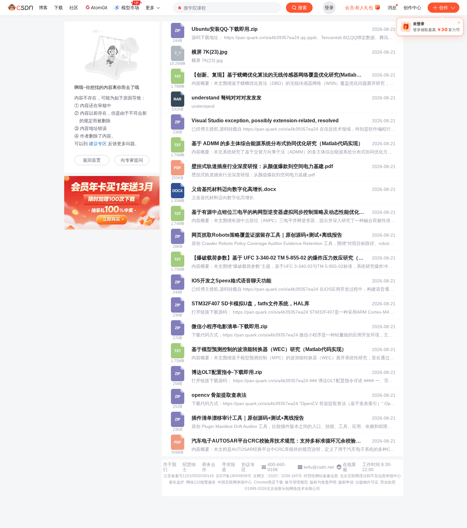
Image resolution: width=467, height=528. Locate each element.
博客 (43, 7)
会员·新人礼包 (359, 7)
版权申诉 (346, 482)
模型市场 (130, 7)
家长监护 (176, 482)
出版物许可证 (366, 482)
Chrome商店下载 (268, 482)
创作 (443, 7)
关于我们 (169, 467)
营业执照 (388, 482)
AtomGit (99, 7)
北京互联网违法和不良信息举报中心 (370, 476)
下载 (58, 7)
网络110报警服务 (201, 482)
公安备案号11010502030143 (189, 476)
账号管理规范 (296, 482)
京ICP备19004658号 (233, 476)
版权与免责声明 (323, 482)
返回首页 (92, 160)
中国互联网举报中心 (235, 482)
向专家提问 (132, 160)
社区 (73, 7)
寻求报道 (228, 467)
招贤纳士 (189, 467)
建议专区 (98, 143)
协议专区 (248, 467)
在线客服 (349, 467)
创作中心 (412, 7)
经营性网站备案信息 (321, 476)
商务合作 (208, 467)
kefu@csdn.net (319, 467)
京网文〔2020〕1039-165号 (277, 476)
